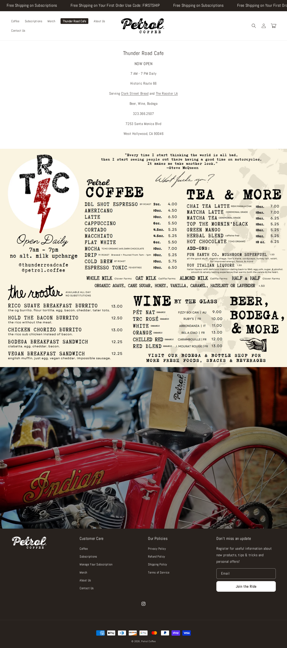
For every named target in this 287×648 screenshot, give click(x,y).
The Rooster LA (167, 93)
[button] (254, 26)
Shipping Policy (157, 564)
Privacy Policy (157, 549)
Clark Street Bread (135, 93)
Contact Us (87, 588)
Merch (83, 572)
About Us (85, 580)
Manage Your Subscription (96, 564)
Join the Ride (246, 586)
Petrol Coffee (148, 641)
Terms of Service (159, 572)
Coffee (84, 549)
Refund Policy (156, 556)
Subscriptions (88, 556)
